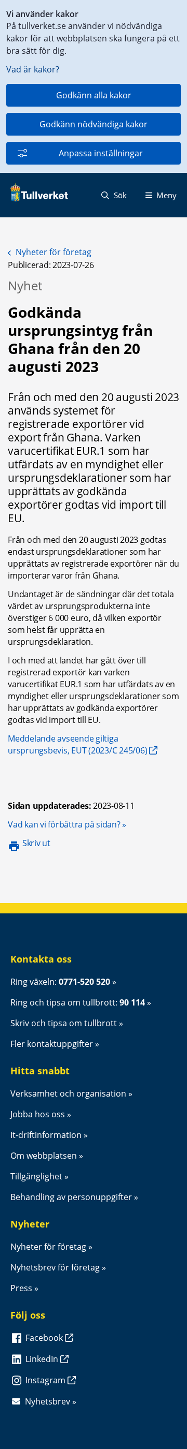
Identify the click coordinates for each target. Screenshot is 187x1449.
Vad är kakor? (32, 69)
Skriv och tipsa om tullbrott (63, 1023)
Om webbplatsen (43, 1155)
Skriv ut (36, 843)
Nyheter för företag (53, 252)
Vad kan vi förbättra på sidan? (67, 824)
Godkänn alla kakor (93, 95)
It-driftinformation (46, 1135)
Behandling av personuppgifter (71, 1197)
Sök (119, 195)
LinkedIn (42, 1359)
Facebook (45, 1337)
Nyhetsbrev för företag (55, 1267)
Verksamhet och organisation (68, 1093)
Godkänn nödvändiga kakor (93, 124)
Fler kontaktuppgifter (51, 1043)
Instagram (46, 1380)
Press (21, 1288)
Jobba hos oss (37, 1114)
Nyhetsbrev (47, 1401)
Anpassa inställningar (101, 153)
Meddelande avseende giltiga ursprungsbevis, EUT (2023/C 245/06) (77, 744)
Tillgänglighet (36, 1176)
